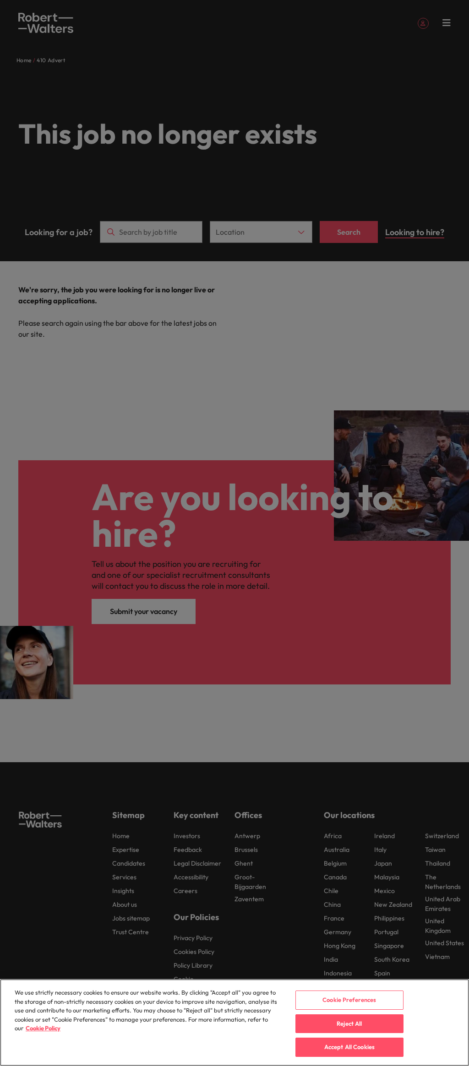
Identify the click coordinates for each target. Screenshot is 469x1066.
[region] (234, 1022)
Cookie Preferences (349, 999)
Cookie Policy (43, 1028)
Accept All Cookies (349, 1046)
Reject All (349, 1023)
